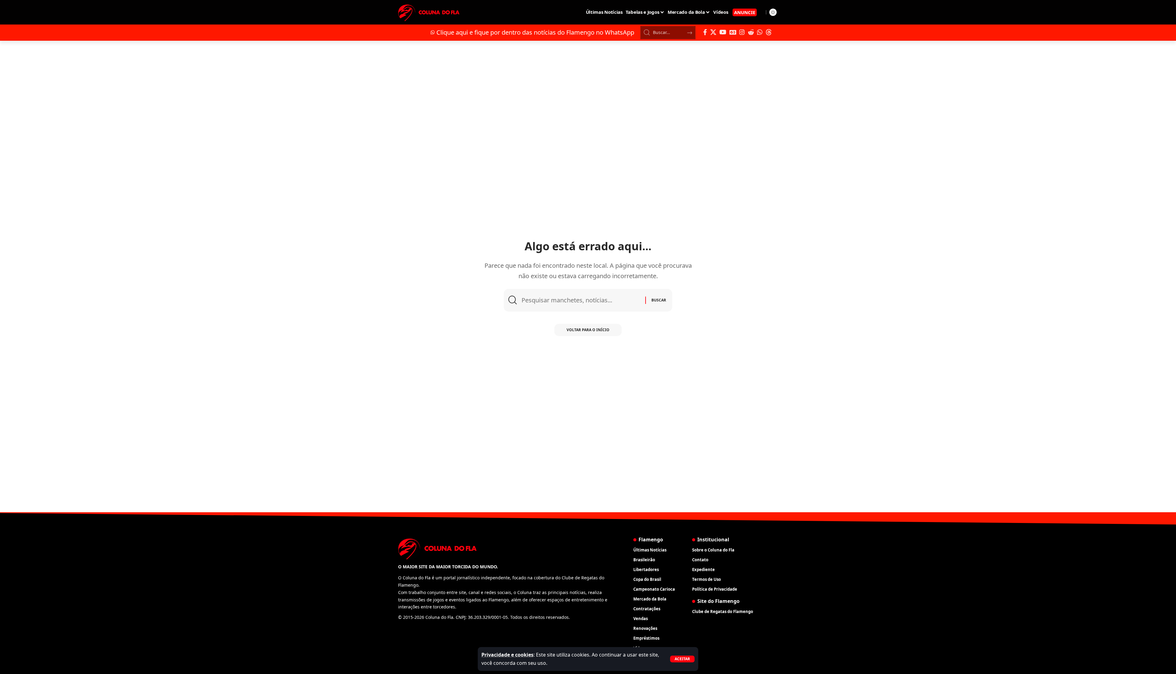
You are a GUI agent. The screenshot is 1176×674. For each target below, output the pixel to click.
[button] (682, 659)
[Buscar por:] (581, 300)
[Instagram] (742, 32)
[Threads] (768, 32)
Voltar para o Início (588, 329)
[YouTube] (723, 32)
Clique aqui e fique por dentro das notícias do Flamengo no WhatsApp (535, 32)
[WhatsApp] (760, 32)
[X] (713, 32)
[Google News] (733, 32)
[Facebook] (705, 32)
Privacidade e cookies (507, 654)
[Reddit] (751, 32)
